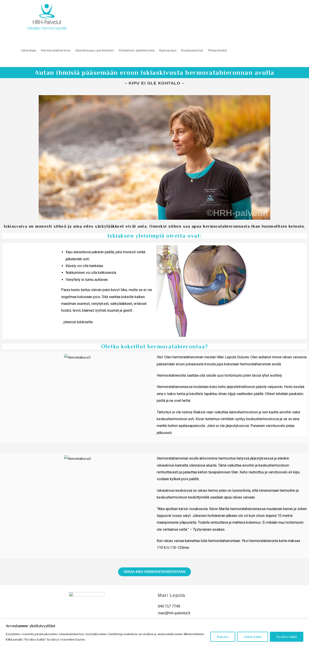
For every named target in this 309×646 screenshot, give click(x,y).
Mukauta (223, 637)
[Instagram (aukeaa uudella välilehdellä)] (289, 16)
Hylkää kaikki (252, 637)
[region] (154, 632)
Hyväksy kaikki (286, 637)
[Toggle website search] (232, 50)
